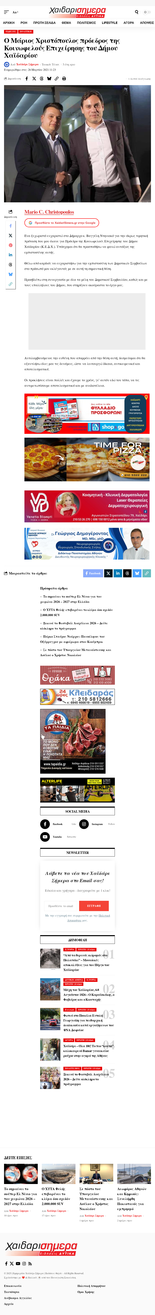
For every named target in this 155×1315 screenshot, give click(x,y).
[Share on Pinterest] (10, 245)
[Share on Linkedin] (10, 255)
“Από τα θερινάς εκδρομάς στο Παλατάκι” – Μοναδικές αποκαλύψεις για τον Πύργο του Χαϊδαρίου (86, 962)
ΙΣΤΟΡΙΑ (69, 949)
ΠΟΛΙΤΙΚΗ (26, 31)
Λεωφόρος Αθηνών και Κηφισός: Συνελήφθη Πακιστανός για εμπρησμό (131, 1198)
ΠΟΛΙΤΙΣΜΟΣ (72, 1068)
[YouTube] (18, 1263)
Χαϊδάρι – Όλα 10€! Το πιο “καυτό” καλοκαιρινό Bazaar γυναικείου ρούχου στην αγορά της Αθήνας (88, 1051)
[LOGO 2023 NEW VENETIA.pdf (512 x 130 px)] (87, 506)
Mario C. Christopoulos (49, 211)
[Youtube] (58, 837)
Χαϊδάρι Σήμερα (27, 64)
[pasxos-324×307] (73, 740)
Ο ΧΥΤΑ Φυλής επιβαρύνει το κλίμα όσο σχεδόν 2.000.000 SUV (56, 1196)
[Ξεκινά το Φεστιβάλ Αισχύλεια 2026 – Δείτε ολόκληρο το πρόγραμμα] (50, 1078)
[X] (12, 1263)
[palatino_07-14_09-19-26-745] (87, 458)
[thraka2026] (77, 675)
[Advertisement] (87, 321)
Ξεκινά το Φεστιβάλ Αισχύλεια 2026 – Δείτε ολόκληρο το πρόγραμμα (86, 1079)
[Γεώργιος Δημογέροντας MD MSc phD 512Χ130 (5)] (87, 543)
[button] (7, 12)
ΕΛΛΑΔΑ (69, 1009)
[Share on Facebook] (26, 78)
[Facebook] (58, 824)
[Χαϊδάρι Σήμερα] (77, 12)
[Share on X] (34, 78)
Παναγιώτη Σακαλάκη (63, 1277)
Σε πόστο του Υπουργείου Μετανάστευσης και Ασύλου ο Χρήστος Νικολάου (96, 1198)
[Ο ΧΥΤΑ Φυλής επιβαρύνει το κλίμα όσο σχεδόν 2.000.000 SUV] (58, 1174)
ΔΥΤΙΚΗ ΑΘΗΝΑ (74, 979)
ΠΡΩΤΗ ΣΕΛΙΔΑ (86, 949)
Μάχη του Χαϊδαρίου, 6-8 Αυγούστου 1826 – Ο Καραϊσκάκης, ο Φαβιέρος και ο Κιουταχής (88, 994)
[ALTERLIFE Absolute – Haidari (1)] (77, 789)
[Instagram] (97, 824)
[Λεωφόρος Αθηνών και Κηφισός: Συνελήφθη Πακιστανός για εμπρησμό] (134, 1174)
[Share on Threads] (41, 78)
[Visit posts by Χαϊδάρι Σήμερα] (6, 64)
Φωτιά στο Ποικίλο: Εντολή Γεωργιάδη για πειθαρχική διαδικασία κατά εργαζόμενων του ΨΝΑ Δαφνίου (88, 1022)
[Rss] (30, 1263)
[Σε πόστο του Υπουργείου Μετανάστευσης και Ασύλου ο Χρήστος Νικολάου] (96, 1174)
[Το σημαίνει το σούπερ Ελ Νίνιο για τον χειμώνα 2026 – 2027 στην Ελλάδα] (21, 1174)
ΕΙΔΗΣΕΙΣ (11, 31)
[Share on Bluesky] (49, 78)
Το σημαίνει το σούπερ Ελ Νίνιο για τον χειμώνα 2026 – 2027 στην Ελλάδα (20, 1196)
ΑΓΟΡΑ (69, 1040)
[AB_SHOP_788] (87, 413)
